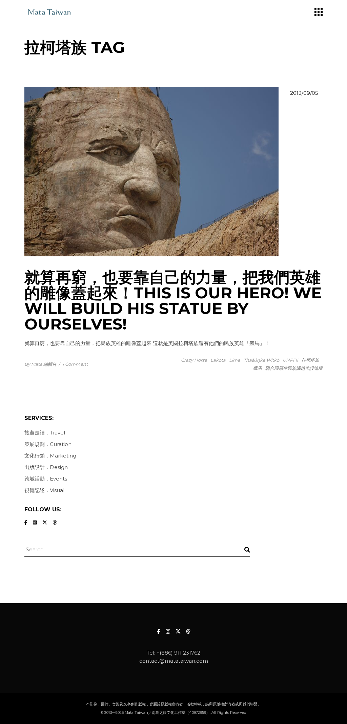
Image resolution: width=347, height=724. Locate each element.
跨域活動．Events (45, 478)
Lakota (218, 360)
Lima (234, 360)
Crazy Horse (194, 360)
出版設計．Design (46, 467)
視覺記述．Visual (44, 490)
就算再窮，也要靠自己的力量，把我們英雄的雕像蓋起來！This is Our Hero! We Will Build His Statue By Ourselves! (173, 301)
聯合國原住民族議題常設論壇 (294, 368)
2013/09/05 (304, 93)
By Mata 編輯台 (40, 364)
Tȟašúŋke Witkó (261, 360)
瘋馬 (257, 368)
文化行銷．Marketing (50, 455)
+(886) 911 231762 (178, 653)
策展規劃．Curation (48, 444)
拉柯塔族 (310, 360)
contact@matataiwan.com (173, 661)
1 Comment (75, 364)
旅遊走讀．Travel (44, 432)
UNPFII (290, 360)
